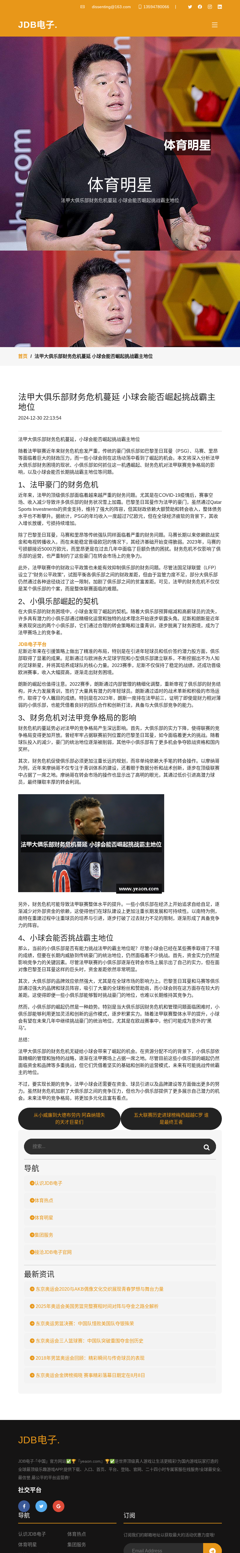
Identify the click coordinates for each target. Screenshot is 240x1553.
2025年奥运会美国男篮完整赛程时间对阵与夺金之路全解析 (97, 1306)
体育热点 (44, 1200)
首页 (23, 356)
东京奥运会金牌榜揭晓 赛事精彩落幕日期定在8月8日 (90, 1375)
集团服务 (44, 1235)
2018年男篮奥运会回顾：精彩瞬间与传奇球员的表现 (90, 1358)
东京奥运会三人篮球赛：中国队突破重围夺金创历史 (89, 1340)
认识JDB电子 (48, 1183)
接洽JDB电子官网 (53, 1252)
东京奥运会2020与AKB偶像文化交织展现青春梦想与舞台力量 (99, 1289)
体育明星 (44, 1217)
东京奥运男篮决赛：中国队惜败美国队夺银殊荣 (84, 1323)
